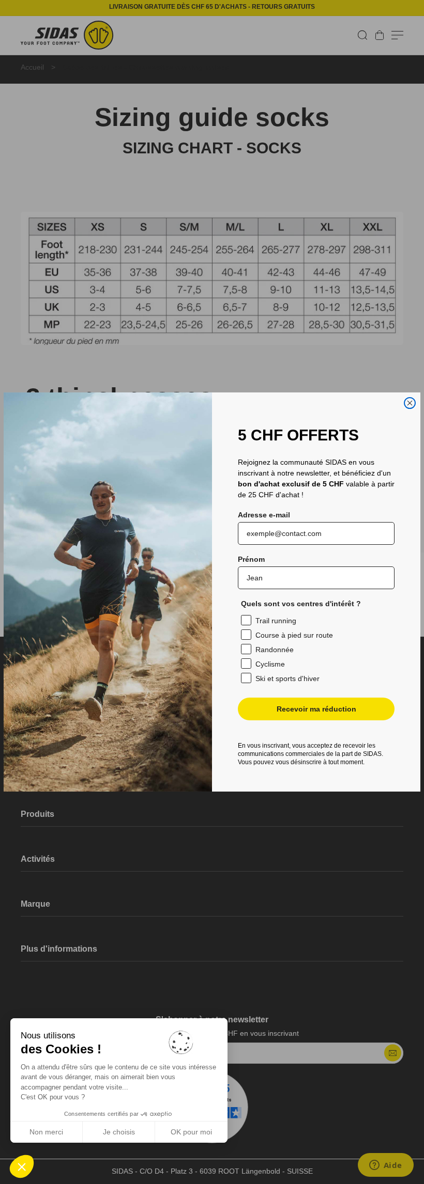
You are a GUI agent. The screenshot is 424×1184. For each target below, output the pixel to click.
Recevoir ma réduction (316, 709)
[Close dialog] (409, 403)
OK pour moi (191, 1132)
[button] (21, 1166)
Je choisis (119, 1132)
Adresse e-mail (264, 515)
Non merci (46, 1132)
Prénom (251, 559)
